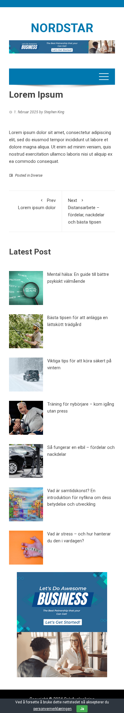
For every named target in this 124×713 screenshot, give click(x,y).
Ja (82, 709)
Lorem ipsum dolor (37, 204)
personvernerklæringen (52, 709)
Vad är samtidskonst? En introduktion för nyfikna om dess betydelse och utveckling (79, 497)
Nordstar (62, 28)
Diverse (36, 175)
